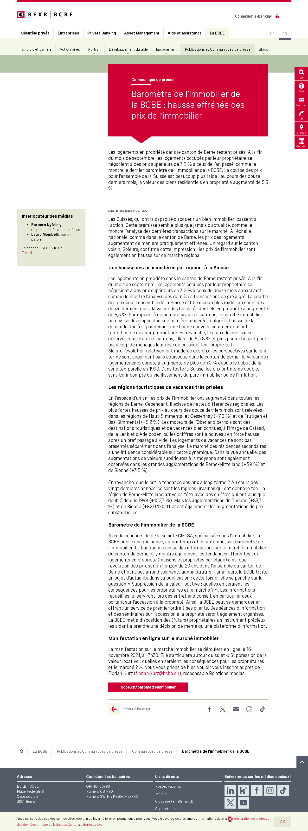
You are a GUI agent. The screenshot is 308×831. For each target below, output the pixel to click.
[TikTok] (283, 790)
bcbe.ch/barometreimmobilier (148, 687)
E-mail (27, 252)
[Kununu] (243, 790)
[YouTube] (243, 803)
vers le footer (302, 762)
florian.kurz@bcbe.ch (157, 673)
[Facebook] (257, 790)
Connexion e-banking (253, 16)
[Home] (21, 751)
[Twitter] (230, 803)
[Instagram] (270, 790)
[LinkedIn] (230, 790)
